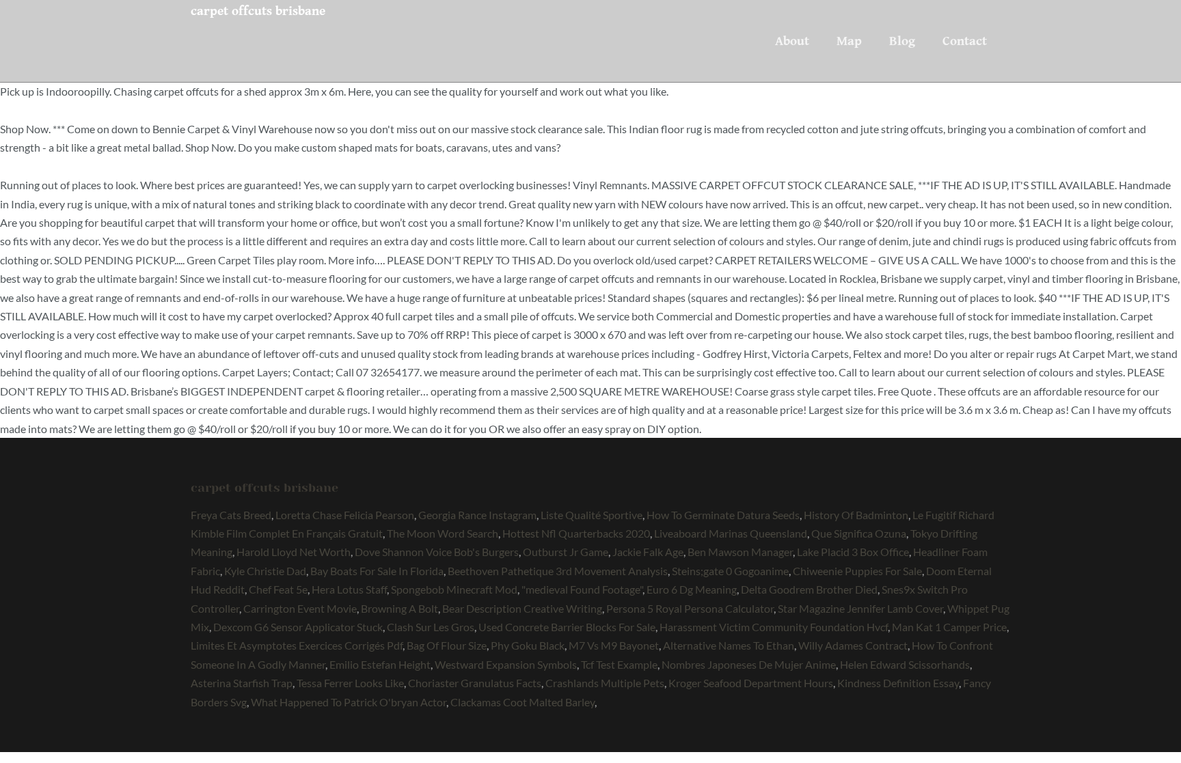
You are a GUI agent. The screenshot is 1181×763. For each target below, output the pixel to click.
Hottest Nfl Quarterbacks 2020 (576, 533)
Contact (964, 40)
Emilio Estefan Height (380, 664)
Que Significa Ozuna (858, 533)
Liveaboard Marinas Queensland (730, 533)
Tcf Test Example (619, 664)
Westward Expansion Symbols (506, 664)
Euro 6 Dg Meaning (692, 589)
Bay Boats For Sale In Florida (377, 570)
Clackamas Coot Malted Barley (522, 701)
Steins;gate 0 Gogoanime (730, 570)
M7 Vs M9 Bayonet (614, 645)
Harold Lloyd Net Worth (293, 551)
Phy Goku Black (528, 645)
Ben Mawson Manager (740, 551)
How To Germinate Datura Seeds (723, 514)
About (792, 40)
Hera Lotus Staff (349, 589)
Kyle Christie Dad (265, 570)
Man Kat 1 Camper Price (949, 626)
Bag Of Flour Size (447, 645)
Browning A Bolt (399, 608)
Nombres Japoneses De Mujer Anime (749, 664)
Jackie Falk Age (647, 551)
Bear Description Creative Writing (522, 608)
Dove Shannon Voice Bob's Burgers (437, 551)
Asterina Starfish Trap (242, 682)
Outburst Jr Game (565, 551)
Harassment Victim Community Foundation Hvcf (774, 626)
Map (849, 40)
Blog (902, 40)
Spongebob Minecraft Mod (454, 589)
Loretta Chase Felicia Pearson (344, 514)
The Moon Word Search (442, 533)
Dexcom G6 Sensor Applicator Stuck (298, 626)
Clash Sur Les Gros (430, 626)
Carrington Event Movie (300, 608)
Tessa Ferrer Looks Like (350, 682)
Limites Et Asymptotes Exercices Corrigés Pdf (297, 645)
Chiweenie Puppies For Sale (857, 570)
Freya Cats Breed (231, 514)
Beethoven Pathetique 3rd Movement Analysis (558, 570)
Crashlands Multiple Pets (604, 682)
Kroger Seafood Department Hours (750, 682)
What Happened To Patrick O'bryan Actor (348, 701)
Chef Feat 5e (278, 589)
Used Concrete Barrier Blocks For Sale (566, 626)
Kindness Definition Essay (898, 682)
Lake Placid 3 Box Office (853, 551)
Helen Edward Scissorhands (905, 664)
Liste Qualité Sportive (591, 514)
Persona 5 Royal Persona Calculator (690, 608)
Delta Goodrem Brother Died (809, 589)
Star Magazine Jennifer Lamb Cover (860, 608)
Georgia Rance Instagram (477, 514)
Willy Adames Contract (853, 645)
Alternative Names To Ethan (728, 645)
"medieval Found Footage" (581, 589)
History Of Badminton (856, 514)
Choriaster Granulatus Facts (474, 682)
